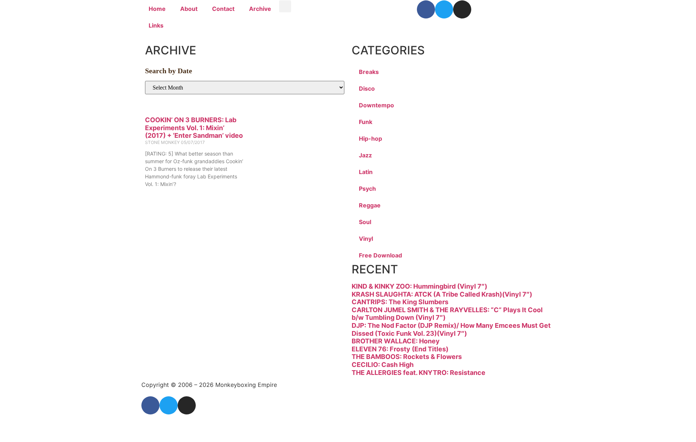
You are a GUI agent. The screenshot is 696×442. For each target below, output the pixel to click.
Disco (367, 88)
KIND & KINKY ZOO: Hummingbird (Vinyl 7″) (419, 286)
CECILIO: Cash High (383, 364)
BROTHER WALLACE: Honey (396, 341)
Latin (366, 171)
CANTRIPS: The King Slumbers (400, 302)
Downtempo (376, 105)
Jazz (365, 155)
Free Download (380, 255)
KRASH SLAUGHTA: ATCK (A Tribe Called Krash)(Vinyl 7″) (442, 294)
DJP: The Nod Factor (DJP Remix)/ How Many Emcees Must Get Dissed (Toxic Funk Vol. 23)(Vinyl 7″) (451, 329)
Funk (365, 121)
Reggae (370, 205)
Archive (260, 8)
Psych (367, 188)
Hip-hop (370, 138)
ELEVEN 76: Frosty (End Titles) (400, 349)
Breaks (369, 71)
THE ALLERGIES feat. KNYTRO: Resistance (418, 372)
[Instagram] (462, 9)
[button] (285, 6)
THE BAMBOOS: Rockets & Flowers (407, 356)
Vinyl (366, 238)
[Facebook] (426, 9)
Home (157, 8)
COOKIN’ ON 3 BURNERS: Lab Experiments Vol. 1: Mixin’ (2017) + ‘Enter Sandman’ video (194, 127)
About (189, 8)
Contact (223, 8)
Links (156, 25)
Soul (365, 222)
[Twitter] (444, 9)
